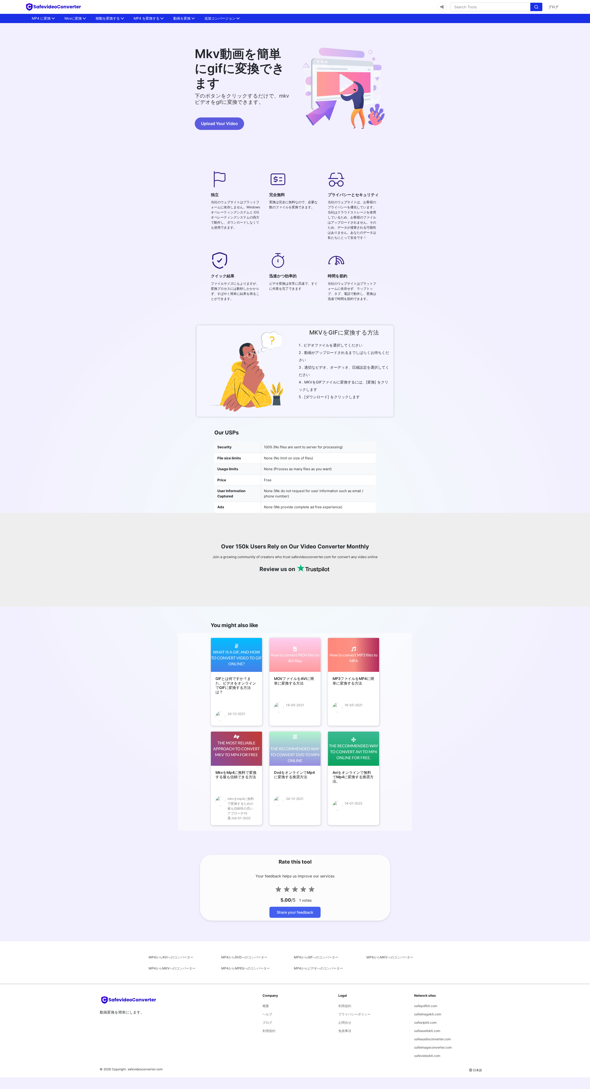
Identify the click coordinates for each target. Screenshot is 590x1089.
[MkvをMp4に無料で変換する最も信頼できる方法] (236, 749)
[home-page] (53, 7)
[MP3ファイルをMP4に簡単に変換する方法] (353, 655)
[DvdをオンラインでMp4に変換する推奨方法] (295, 749)
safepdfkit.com (425, 1006)
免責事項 (344, 1031)
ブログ (553, 7)
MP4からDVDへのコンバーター (244, 957)
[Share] (442, 7)
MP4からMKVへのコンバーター (389, 957)
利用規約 (269, 1031)
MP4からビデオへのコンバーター (318, 968)
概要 (266, 1006)
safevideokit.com (427, 1056)
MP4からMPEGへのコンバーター (245, 968)
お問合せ (344, 1022)
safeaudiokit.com (427, 1031)
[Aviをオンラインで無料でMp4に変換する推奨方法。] (353, 749)
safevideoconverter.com (145, 1069)
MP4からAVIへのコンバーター (171, 957)
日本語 (477, 1070)
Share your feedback (295, 912)
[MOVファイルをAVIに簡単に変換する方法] (295, 655)
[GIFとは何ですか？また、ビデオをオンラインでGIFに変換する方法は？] (236, 655)
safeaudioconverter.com (432, 1039)
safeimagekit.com (427, 1014)
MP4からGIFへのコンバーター (316, 957)
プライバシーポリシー (354, 1014)
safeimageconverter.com (433, 1047)
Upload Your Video (219, 123)
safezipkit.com (425, 1022)
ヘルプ (267, 1014)
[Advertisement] (28, 111)
